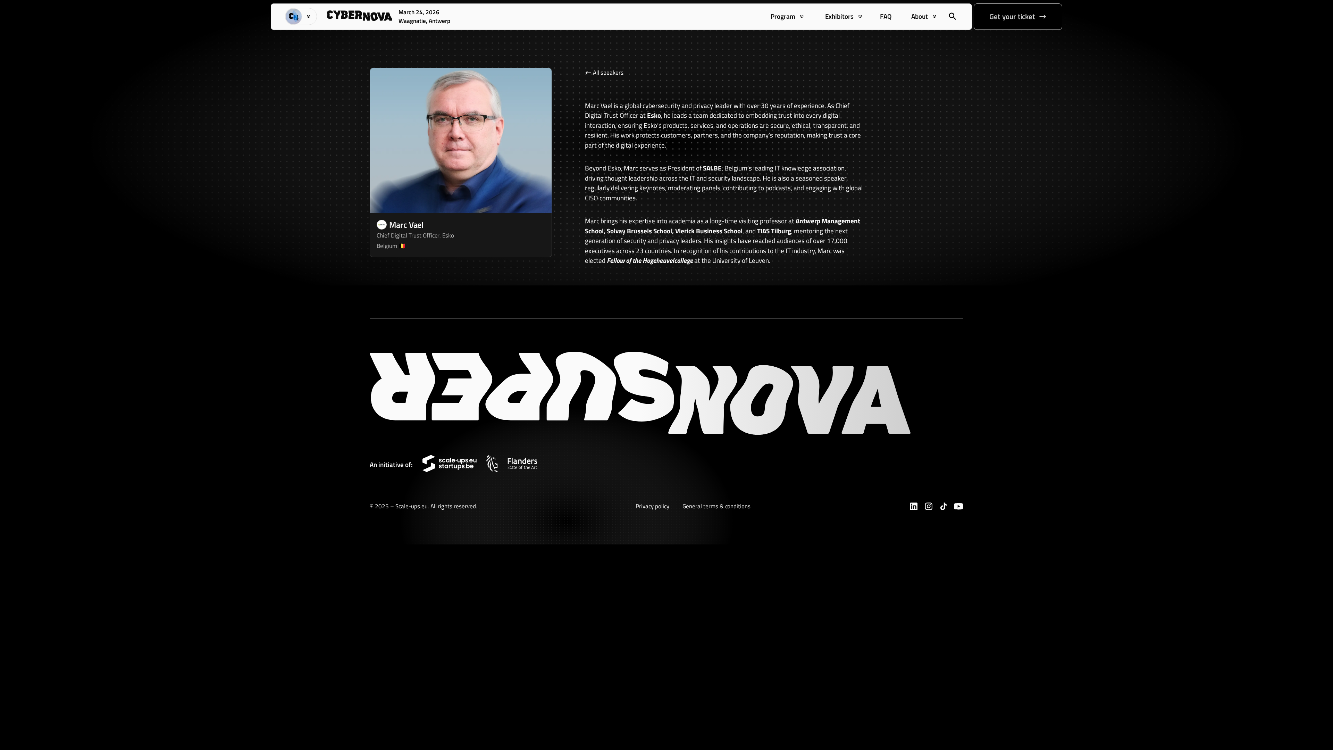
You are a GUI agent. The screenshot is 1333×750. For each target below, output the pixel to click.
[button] (301, 16)
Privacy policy (652, 506)
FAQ (885, 16)
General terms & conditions (716, 506)
